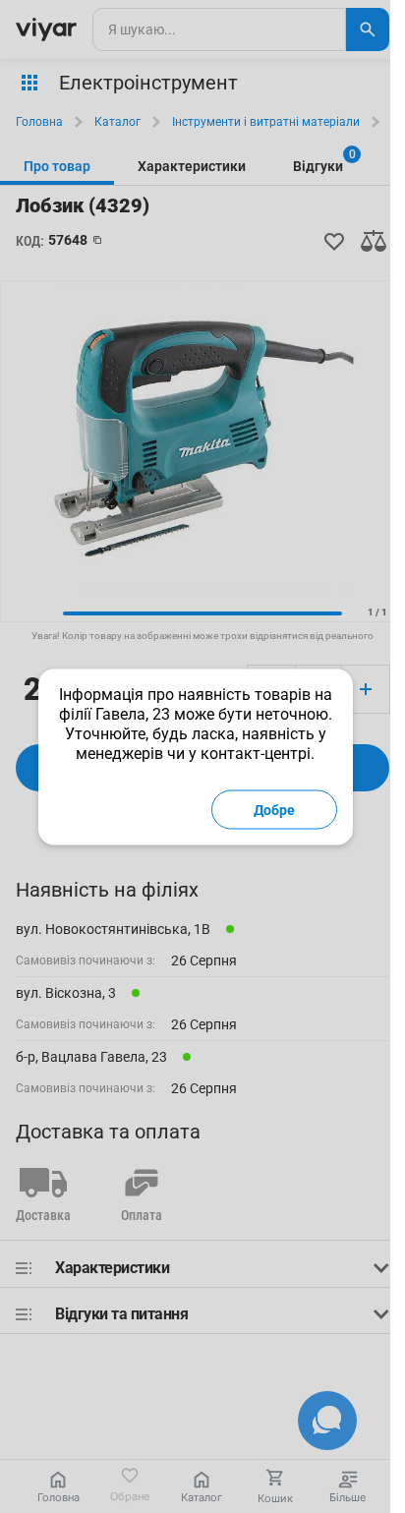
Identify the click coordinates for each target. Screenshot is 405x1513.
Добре (274, 809)
